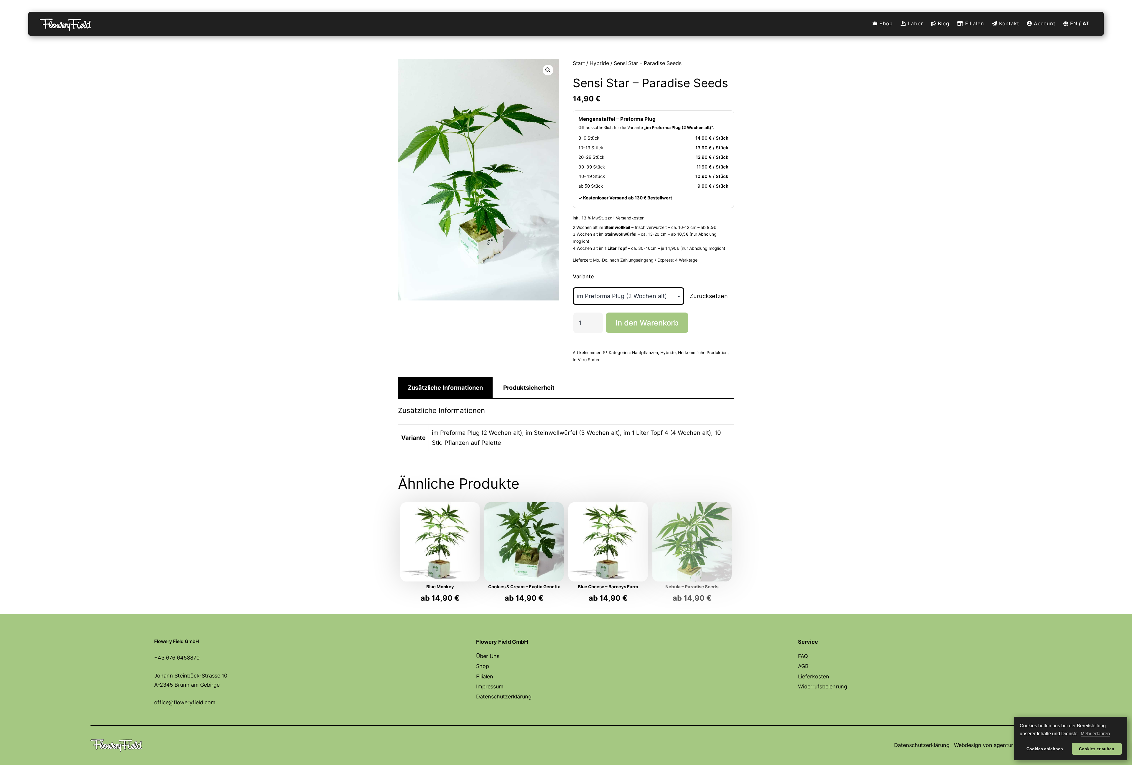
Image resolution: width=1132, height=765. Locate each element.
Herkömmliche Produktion (703, 352)
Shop (885, 24)
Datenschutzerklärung (504, 696)
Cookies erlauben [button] (1096, 748)
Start (579, 63)
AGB (803, 666)
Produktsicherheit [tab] (529, 387)
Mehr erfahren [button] (1095, 733)
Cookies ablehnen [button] (1044, 748)
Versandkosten (630, 217)
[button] (548, 70)
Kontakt (1008, 24)
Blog (942, 24)
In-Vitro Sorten (586, 359)
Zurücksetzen (709, 296)
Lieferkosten (813, 676)
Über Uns (487, 656)
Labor (914, 24)
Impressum (490, 686)
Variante (583, 276)
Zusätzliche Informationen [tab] (445, 387)
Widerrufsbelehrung (822, 686)
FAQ (803, 656)
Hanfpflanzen (645, 352)
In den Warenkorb (647, 322)
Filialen (973, 24)
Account (1043, 24)
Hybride (599, 63)
